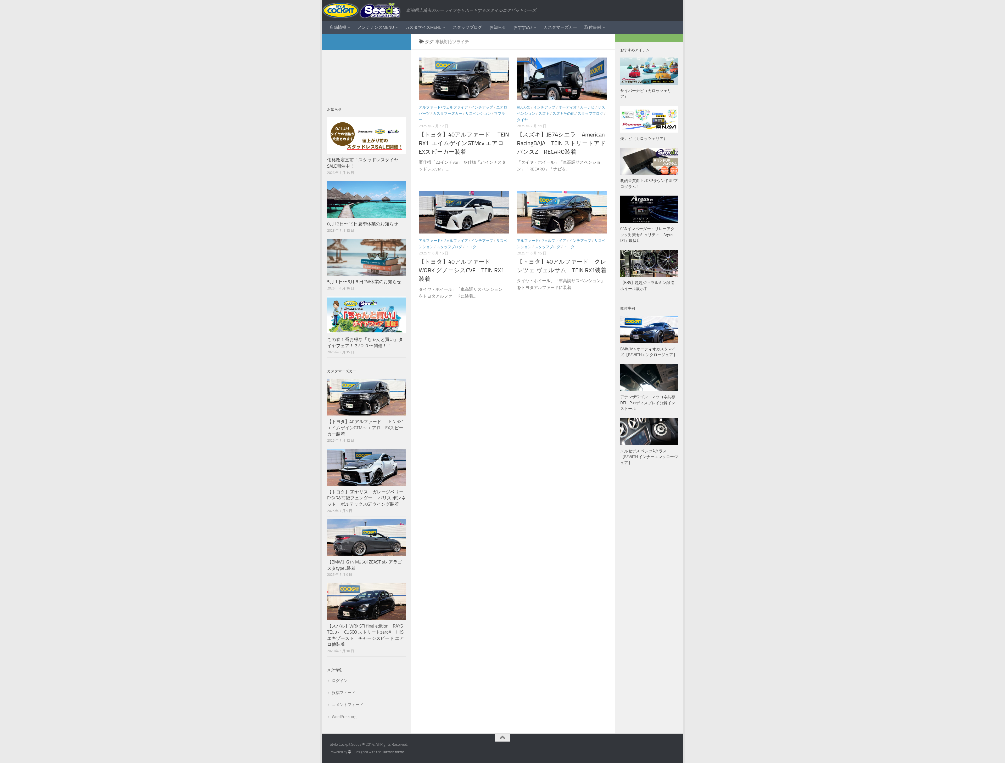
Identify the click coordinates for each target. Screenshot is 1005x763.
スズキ (543, 113)
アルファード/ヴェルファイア (443, 107)
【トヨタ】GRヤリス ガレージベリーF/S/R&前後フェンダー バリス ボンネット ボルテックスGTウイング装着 (366, 498)
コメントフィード (347, 704)
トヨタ (470, 247)
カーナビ (587, 107)
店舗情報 (338, 27)
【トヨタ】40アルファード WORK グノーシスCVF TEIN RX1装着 (461, 270)
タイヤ (522, 120)
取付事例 (592, 27)
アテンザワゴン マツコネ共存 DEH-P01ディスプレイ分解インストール (647, 403)
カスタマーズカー (560, 27)
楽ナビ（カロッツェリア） (643, 138)
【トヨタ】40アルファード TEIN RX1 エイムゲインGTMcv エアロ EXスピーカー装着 (464, 143)
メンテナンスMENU (376, 27)
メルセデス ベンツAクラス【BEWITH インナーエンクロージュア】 (649, 457)
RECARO (523, 107)
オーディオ (568, 107)
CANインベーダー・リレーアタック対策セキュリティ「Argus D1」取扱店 (647, 234)
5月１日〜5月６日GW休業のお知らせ (364, 281)
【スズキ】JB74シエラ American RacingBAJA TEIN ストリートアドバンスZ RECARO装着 (561, 143)
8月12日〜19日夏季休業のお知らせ (362, 223)
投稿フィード (343, 692)
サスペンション (478, 113)
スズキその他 (563, 113)
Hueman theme (393, 752)
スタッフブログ (467, 27)
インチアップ (482, 107)
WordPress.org (344, 716)
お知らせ (497, 27)
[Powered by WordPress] (349, 752)
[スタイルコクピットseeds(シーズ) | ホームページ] (361, 10)
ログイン (340, 680)
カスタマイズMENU (423, 27)
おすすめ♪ (522, 27)
